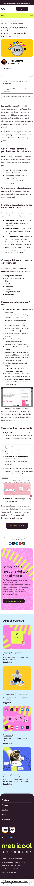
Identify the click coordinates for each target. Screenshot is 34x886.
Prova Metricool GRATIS (17, 526)
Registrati (22, 9)
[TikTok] (11, 852)
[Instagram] (7, 852)
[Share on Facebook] (10, 543)
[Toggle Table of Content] (30, 76)
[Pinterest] (30, 852)
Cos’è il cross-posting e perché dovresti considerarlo (15, 82)
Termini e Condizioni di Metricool (12, 858)
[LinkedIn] (27, 852)
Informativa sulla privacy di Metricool (13, 862)
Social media (7, 68)
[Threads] (19, 852)
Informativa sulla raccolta (10, 884)
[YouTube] (23, 852)
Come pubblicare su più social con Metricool (17, 96)
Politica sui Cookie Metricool (11, 865)
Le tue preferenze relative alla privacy (18, 881)
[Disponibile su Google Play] (14, 837)
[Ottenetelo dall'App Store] (6, 837)
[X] (15, 852)
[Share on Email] (23, 543)
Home (3, 21)
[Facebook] (3, 852)
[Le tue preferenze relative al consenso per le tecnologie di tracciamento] (31, 883)
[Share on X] (13, 543)
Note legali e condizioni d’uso (11, 869)
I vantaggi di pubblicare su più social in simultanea (15, 90)
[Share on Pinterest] (20, 543)
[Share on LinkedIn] (16, 543)
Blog (3, 15)
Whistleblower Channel (9, 872)
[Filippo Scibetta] (4, 62)
